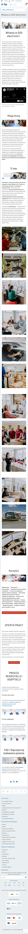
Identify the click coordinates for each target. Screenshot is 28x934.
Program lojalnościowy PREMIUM (9, 837)
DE (23, 882)
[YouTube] (8, 791)
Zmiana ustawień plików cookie (8, 843)
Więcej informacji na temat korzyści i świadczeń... (14, 612)
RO (5, 885)
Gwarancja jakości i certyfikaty (8, 812)
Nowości (4, 852)
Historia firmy (4, 816)
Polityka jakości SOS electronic (8, 814)
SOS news (4, 864)
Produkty (4, 824)
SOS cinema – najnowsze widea (8, 858)
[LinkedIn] (12, 791)
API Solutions (5, 849)
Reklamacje (4, 833)
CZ (10, 882)
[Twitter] (16, 791)
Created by (19, 929)
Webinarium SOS (5, 862)
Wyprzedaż (4, 856)
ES (19, 885)
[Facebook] (3, 791)
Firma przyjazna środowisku (7, 818)
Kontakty (4, 805)
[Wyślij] (25, 877)
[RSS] (25, 791)
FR (23, 885)
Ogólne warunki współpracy (7, 828)
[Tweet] (14, 782)
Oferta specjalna (5, 854)
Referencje (4, 810)
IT (14, 885)
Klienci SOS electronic (6, 803)
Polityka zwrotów (5, 835)
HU (14, 882)
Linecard (4, 826)
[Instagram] (21, 791)
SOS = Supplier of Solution (7, 801)
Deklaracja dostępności (6, 867)
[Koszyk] (26, 4)
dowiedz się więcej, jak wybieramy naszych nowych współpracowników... (11, 703)
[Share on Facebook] (11, 782)
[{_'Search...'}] (11, 4)
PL (10, 885)
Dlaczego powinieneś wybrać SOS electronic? (11, 807)
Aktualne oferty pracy (14, 662)
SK (5, 882)
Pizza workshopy (5, 860)
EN (19, 882)
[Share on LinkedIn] (17, 782)
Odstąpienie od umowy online (8, 841)
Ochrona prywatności (6, 839)
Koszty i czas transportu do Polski (8, 831)
